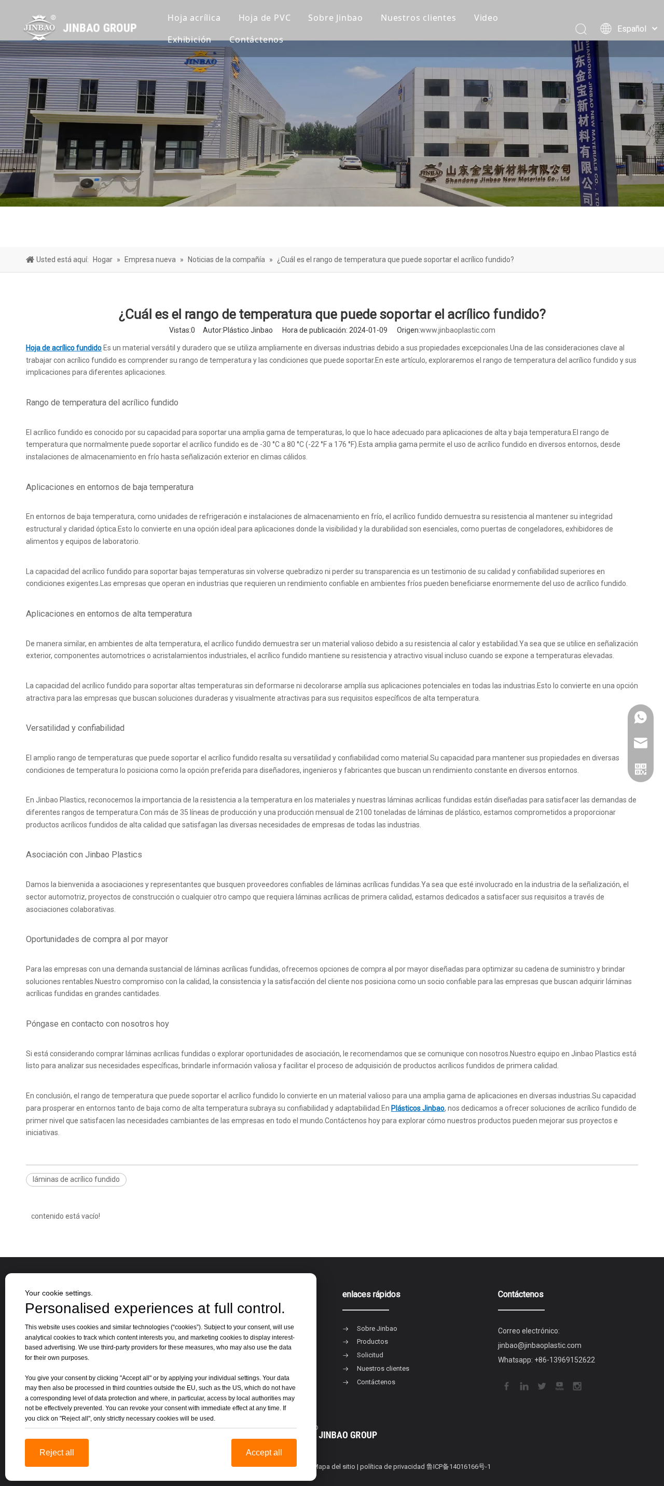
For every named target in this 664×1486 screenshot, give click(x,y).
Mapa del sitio (334, 1466)
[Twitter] (541, 1384)
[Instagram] (576, 1384)
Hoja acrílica (194, 17)
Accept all (264, 1452)
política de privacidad (392, 1466)
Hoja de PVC (265, 17)
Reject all (56, 1452)
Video (486, 17)
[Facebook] (505, 1384)
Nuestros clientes (419, 17)
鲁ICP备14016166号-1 (458, 1466)
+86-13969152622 (564, 1360)
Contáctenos (256, 39)
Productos (372, 1341)
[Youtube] (558, 1384)
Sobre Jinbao (335, 17)
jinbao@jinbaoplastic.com (540, 1345)
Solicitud (370, 1355)
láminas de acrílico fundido (76, 1179)
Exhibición (190, 39)
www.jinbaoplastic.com (457, 330)
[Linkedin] (523, 1384)
